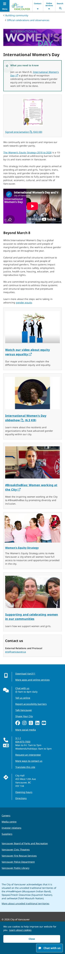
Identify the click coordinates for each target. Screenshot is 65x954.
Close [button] (32, 938)
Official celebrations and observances (28, 20)
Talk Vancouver (23, 710)
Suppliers (7, 833)
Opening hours (23, 792)
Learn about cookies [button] (20, 930)
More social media (25, 729)
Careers (6, 815)
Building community (16, 15)
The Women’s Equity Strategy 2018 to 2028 (27, 152)
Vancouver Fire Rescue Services (19, 855)
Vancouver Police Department (18, 861)
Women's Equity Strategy (22, 548)
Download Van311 (25, 673)
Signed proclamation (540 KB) (23, 131)
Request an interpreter (28, 754)
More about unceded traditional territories (25, 903)
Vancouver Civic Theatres (16, 849)
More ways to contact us (28, 760)
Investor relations (11, 827)
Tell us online (22, 697)
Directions (21, 798)
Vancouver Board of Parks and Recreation (25, 843)
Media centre (9, 821)
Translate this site (25, 767)
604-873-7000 (22, 741)
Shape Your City (24, 716)
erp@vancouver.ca (15, 651)
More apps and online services (32, 679)
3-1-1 (18, 738)
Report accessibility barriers (31, 704)
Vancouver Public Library (15, 868)
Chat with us (22, 688)
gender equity (24, 302)
